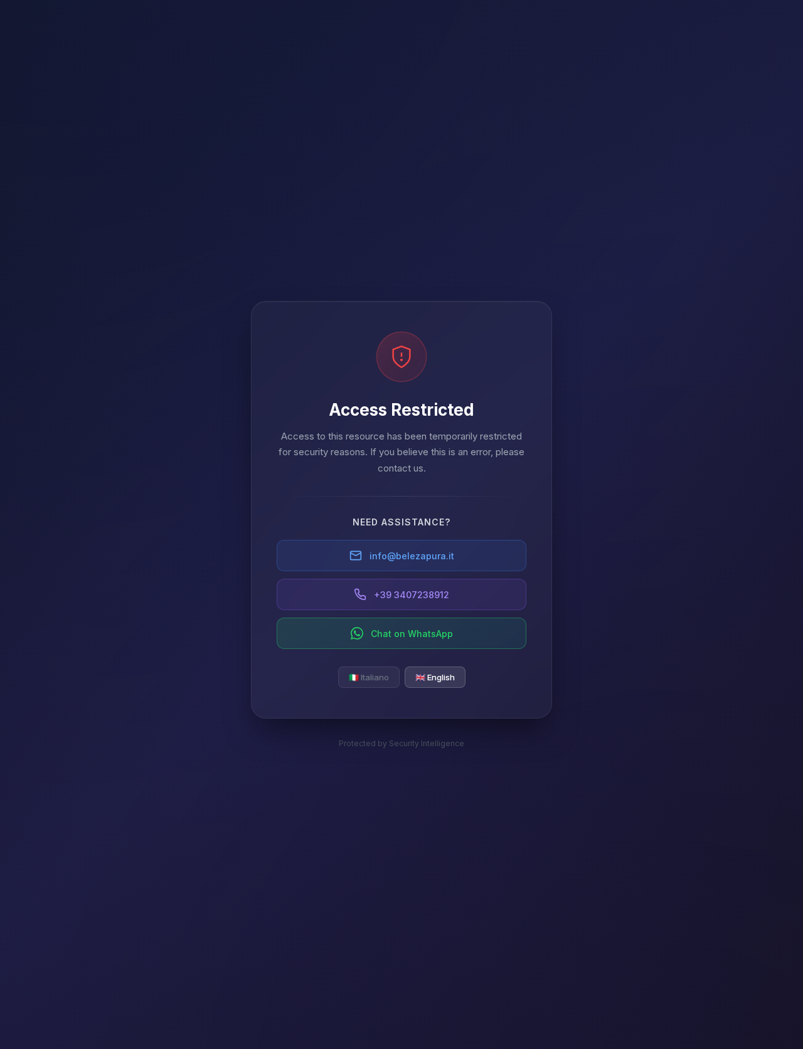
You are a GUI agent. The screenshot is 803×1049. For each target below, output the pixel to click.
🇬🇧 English (435, 677)
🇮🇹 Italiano (369, 677)
